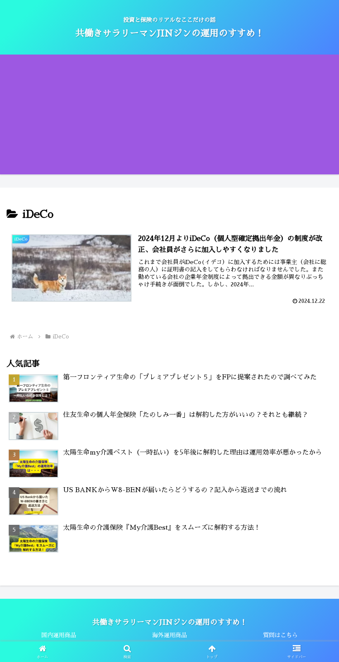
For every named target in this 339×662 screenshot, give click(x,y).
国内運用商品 (58, 635)
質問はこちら (280, 635)
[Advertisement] (169, 116)
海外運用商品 (169, 635)
